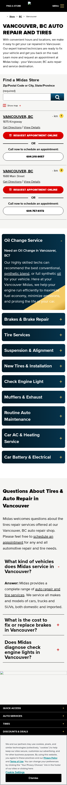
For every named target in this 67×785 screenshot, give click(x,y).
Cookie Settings (15, 772)
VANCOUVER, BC (18, 116)
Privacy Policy (50, 757)
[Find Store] (57, 97)
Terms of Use (16, 761)
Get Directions (12, 127)
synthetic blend (16, 273)
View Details (32, 127)
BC (20, 16)
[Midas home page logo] (33, 6)
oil (59, 273)
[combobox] (27, 97)
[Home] (4, 16)
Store (12, 16)
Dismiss (33, 777)
